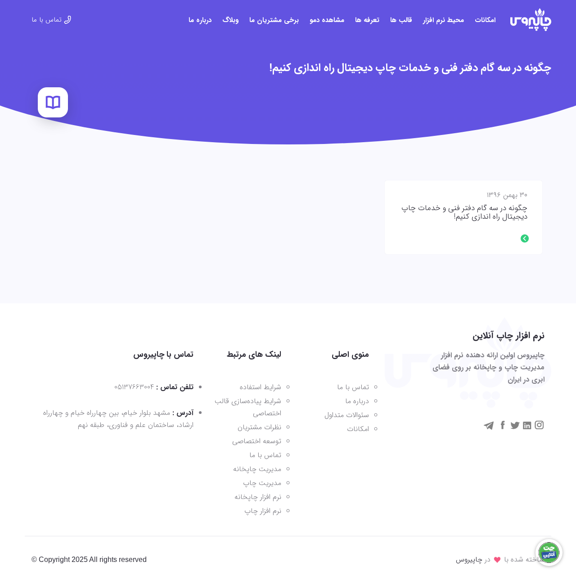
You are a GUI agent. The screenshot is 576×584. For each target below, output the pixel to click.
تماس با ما (47, 19)
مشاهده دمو (327, 20)
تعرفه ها (367, 20)
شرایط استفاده (260, 387)
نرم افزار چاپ (262, 511)
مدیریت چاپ (262, 483)
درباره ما (200, 20)
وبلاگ (230, 20)
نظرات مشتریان (259, 427)
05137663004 (134, 387)
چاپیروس (469, 559)
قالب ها (401, 20)
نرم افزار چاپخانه (257, 497)
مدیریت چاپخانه (257, 469)
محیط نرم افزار (443, 20)
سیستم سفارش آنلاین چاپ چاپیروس (530, 19)
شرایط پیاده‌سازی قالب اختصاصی (248, 407)
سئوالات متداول (346, 415)
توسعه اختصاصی (256, 441)
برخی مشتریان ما (274, 20)
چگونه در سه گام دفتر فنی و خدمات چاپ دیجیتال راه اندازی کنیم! (464, 212)
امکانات (485, 20)
